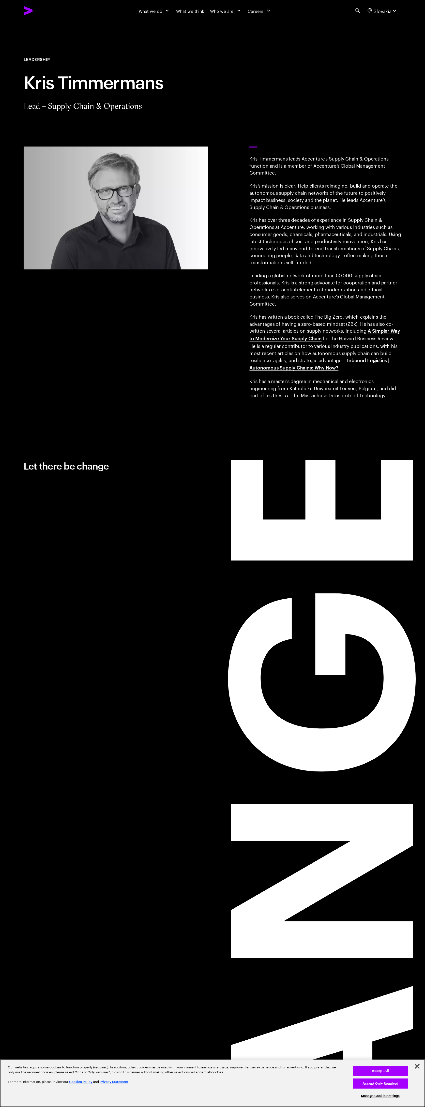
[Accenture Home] (42, 10)
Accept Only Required (380, 1083)
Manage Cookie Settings (380, 1095)
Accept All (380, 1070)
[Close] (417, 1066)
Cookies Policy (80, 1081)
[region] (212, 1083)
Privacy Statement (114, 1081)
